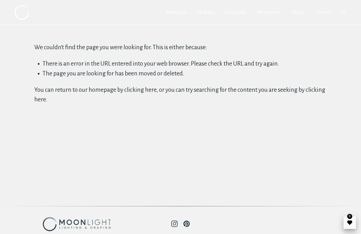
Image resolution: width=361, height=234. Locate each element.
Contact (324, 12)
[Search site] (344, 12)
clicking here (140, 90)
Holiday (205, 12)
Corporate (236, 12)
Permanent (269, 12)
